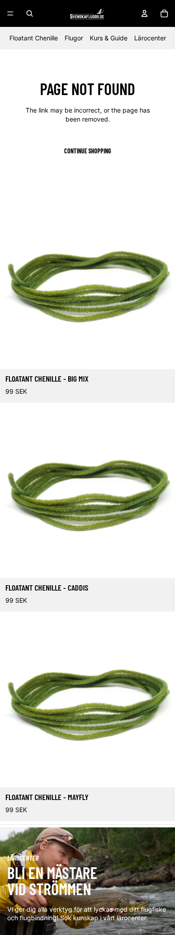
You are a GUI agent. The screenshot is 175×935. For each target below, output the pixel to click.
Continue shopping (87, 151)
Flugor (74, 38)
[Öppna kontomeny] (144, 13)
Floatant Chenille (33, 38)
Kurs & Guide (108, 38)
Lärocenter (150, 38)
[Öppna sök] (29, 13)
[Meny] (10, 13)
